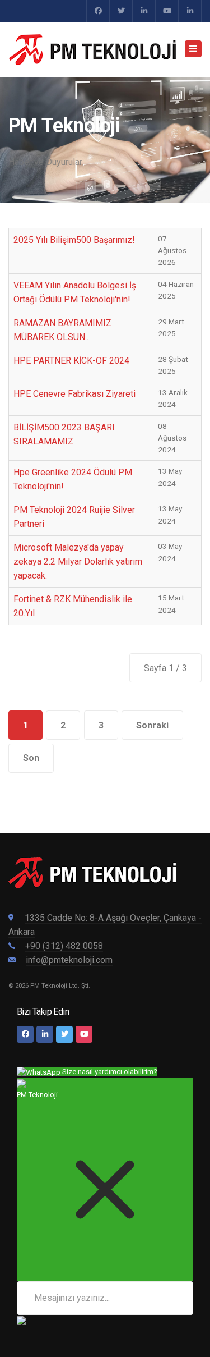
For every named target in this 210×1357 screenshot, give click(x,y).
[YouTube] (167, 11)
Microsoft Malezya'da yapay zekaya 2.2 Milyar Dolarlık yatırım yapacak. (77, 561)
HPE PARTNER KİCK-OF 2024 (71, 360)
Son (31, 758)
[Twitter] (121, 11)
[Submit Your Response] (21, 1320)
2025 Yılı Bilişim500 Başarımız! (74, 240)
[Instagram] (144, 11)
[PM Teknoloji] (92, 49)
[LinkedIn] (44, 1034)
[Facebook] (98, 11)
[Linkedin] (190, 11)
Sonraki (152, 725)
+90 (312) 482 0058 (64, 946)
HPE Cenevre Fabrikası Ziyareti (74, 393)
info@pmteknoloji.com (69, 960)
